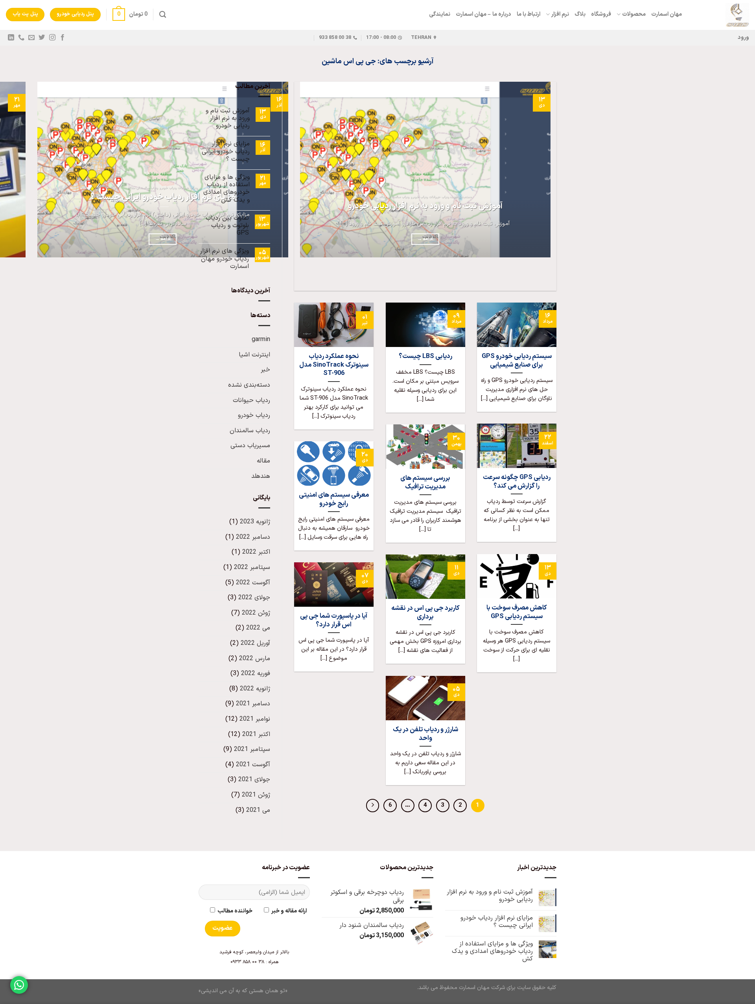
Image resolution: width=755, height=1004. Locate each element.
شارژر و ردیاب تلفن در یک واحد (425, 733)
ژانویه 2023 (255, 522)
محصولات (633, 14)
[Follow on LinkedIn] (11, 37)
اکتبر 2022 (256, 552)
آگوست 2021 (253, 764)
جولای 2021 (254, 779)
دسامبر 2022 (253, 537)
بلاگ (580, 14)
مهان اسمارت (666, 14)
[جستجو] (162, 15)
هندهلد (260, 476)
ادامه (425, 238)
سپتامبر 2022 (252, 567)
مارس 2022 (254, 658)
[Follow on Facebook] (62, 37)
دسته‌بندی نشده (249, 385)
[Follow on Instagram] (52, 37)
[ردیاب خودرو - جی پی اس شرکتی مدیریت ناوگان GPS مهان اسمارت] (721, 15)
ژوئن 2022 (256, 613)
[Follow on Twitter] (42, 37)
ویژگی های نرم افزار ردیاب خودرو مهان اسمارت (224, 259)
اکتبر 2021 (256, 734)
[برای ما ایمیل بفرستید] (31, 37)
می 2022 (258, 628)
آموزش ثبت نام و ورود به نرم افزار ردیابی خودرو (425, 206)
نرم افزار (560, 14)
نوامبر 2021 (254, 719)
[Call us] (21, 37)
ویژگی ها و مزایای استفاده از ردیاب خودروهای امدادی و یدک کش (226, 189)
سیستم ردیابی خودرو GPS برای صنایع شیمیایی (517, 360)
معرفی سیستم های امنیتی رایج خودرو (334, 499)
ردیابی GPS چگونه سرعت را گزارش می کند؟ (517, 481)
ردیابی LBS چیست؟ (425, 356)
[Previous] (548, 276)
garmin (261, 339)
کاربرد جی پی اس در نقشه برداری (425, 612)
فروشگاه (601, 14)
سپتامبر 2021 (252, 749)
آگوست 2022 (253, 582)
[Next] (527, 276)
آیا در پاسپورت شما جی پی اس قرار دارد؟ (333, 620)
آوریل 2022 (255, 643)
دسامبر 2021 (253, 703)
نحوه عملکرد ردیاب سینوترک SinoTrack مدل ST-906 (333, 365)
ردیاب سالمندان (250, 430)
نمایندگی (439, 14)
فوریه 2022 (255, 673)
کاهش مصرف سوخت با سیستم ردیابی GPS (516, 612)
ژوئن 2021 (256, 795)
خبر (265, 369)
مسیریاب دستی (250, 445)
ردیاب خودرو (254, 415)
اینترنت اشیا (254, 355)
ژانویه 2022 (255, 689)
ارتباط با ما (529, 14)
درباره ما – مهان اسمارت (483, 14)
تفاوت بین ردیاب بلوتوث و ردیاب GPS (227, 226)
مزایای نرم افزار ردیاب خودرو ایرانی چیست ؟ (162, 197)
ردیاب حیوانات (251, 400)
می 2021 (258, 810)
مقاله (263, 461)
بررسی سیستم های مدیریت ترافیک (425, 482)
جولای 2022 (254, 597)
